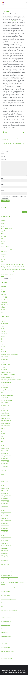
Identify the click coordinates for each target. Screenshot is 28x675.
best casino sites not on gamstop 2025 (8, 599)
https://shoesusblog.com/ (6, 364)
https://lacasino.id (4, 463)
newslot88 (3, 241)
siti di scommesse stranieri (6, 415)
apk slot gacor (3, 230)
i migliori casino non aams (6, 655)
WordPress (9, 672)
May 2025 (3, 310)
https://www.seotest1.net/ (6, 621)
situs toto (3, 328)
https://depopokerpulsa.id (6, 447)
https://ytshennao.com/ (5, 367)
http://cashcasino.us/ (5, 560)
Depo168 (2, 428)
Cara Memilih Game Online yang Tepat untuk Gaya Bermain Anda (14, 138)
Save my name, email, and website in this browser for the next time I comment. (14, 197)
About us (3, 667)
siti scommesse (4, 628)
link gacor (3, 259)
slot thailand (3, 236)
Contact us (9, 667)
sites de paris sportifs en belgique (7, 651)
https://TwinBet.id (4, 465)
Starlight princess (4, 397)
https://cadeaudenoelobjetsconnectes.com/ (9, 354)
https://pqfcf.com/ (4, 362)
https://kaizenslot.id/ (5, 448)
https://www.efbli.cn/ (5, 394)
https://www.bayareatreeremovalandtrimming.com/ (11, 379)
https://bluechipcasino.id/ (6, 455)
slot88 (2, 334)
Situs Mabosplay (4, 435)
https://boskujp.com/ (5, 402)
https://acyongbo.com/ (5, 352)
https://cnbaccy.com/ (5, 405)
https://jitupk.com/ (4, 359)
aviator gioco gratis (4, 632)
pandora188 (3, 239)
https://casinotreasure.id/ (6, 382)
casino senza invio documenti (6, 400)
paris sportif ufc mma (5, 643)
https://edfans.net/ (4, 356)
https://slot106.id (4, 466)
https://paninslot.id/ (5, 385)
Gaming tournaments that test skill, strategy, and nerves (13, 266)
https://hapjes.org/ (4, 481)
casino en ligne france (5, 244)
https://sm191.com (4, 410)
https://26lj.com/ (4, 369)
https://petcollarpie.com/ (6, 423)
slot (1, 349)
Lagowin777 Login (4, 225)
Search (3, 208)
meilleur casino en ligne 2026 (6, 658)
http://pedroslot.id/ (5, 460)
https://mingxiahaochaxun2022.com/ (8, 421)
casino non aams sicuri (5, 246)
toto (2, 231)
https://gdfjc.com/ (4, 408)
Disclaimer (16, 667)
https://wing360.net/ (5, 413)
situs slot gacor (4, 351)
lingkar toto (3, 348)
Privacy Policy (23, 667)
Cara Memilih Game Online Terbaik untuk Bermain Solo (14, 144)
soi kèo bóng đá (4, 251)
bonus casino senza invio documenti (8, 403)
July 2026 (3, 288)
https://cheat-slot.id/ (5, 456)
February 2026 (4, 296)
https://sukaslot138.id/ (5, 461)
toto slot (2, 243)
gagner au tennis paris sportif (6, 636)
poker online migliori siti (5, 625)
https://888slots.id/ (4, 380)
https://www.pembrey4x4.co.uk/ (7, 377)
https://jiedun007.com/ (5, 425)
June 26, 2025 (6, 11)
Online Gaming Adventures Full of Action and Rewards (13, 269)
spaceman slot (4, 338)
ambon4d (3, 253)
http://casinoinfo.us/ (5, 564)
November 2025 (4, 301)
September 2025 (4, 304)
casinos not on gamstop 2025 (6, 571)
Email (2, 184)
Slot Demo (3, 346)
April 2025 (3, 312)
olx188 (2, 474)
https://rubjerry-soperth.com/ (7, 420)
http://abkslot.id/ (4, 453)
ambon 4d (3, 326)
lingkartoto (3, 257)
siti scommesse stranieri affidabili (7, 430)
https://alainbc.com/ (5, 399)
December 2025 (4, 299)
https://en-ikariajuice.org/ (6, 262)
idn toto (2, 256)
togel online (3, 254)
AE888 (2, 392)
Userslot (2, 477)
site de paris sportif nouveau (6, 640)
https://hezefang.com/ (5, 418)
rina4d (2, 606)
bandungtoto (3, 329)
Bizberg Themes (22, 672)
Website (2, 190)
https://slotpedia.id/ (5, 389)
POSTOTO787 (3, 470)
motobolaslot (3, 220)
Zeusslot (2, 602)
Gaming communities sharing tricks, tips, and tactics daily (13, 271)
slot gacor (3, 431)
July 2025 (3, 307)
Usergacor (3, 433)
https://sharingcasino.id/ (6, 387)
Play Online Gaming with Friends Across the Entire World (13, 267)
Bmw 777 (3, 221)
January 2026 (4, 297)
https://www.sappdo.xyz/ (6, 372)
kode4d (2, 344)
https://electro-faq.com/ (5, 407)
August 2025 (3, 306)
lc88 (2, 441)
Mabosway (3, 336)
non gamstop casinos (5, 568)
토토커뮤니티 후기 (4, 371)
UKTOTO (2, 248)
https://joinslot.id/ (4, 384)
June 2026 (3, 289)
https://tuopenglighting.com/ (6, 412)
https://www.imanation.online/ (7, 390)
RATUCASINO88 (4, 440)
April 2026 (3, 292)
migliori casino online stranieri (7, 395)
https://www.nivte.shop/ (5, 617)
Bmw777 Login (4, 226)
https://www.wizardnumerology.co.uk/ (8, 578)
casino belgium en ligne (5, 647)
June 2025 (3, 309)
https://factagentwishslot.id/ (6, 343)
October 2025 (4, 302)
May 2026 (3, 291)
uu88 (2, 436)
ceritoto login (3, 321)
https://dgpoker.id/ (4, 450)
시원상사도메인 (4, 333)
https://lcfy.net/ (4, 426)
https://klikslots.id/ (4, 458)
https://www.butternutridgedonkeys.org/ (9, 610)
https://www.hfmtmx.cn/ (6, 613)
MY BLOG (3, 320)
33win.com (3, 331)
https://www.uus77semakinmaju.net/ (8, 374)
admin (5, 132)
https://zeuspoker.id (5, 451)
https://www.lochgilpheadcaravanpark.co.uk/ (9, 577)
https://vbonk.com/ (5, 366)
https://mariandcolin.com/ (6, 361)
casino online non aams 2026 (6, 249)
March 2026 (3, 294)
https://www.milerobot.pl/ (6, 375)
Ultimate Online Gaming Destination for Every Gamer (12, 264)
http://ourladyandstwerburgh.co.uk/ (8, 587)
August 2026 (3, 286)
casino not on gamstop (5, 595)
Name (2, 178)
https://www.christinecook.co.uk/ (7, 575)
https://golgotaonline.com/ (6, 357)
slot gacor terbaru (4, 323)
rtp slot (2, 233)
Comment (3, 159)
